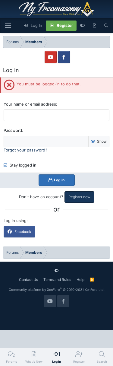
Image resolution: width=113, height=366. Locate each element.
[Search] (106, 26)
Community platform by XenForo (57, 290)
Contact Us (28, 279)
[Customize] (82, 26)
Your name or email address (30, 104)
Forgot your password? (25, 150)
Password (13, 130)
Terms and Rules (57, 279)
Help (80, 279)
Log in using (15, 220)
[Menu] (7, 25)
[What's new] (94, 26)
